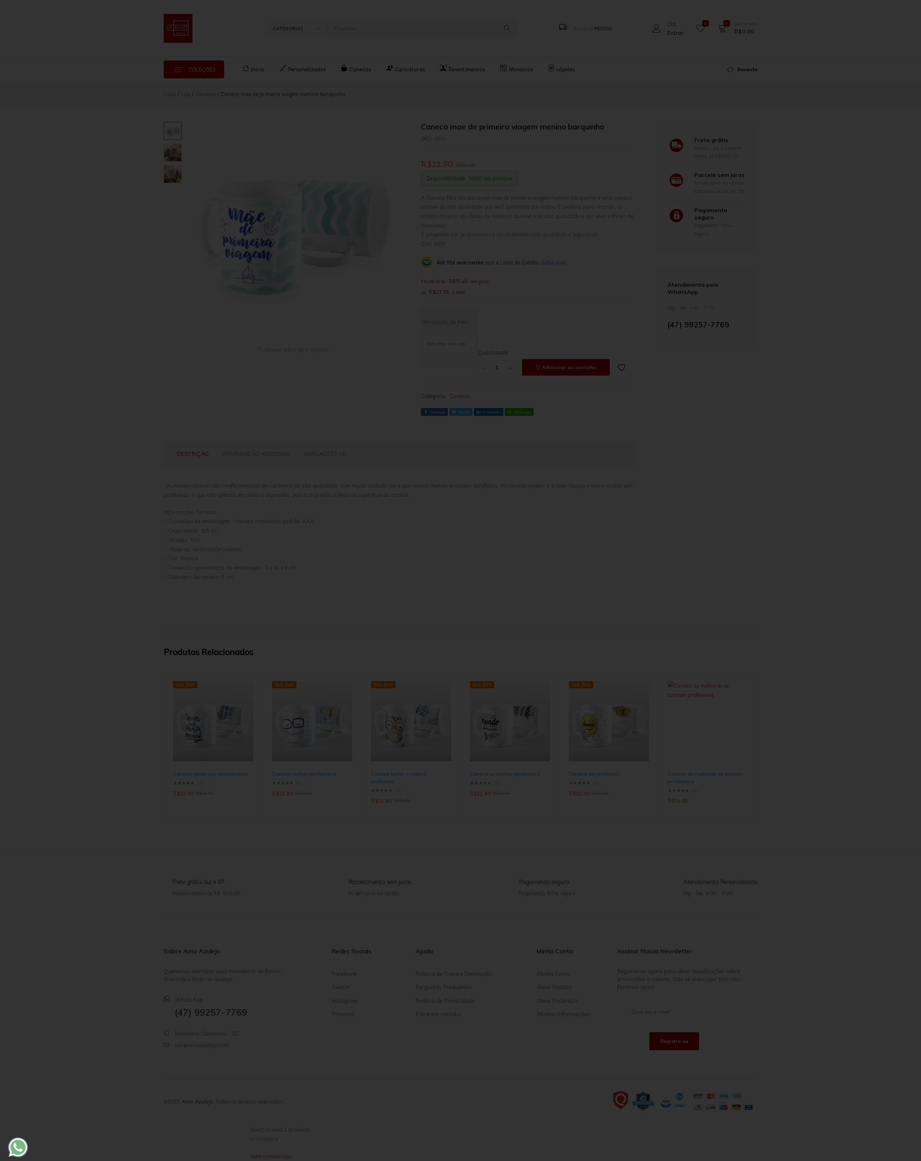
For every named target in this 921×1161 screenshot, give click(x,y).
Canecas (360, 69)
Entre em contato (438, 1014)
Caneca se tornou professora (505, 774)
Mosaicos (520, 69)
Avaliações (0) (325, 453)
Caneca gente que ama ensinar (210, 774)
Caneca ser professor (594, 774)
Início (257, 69)
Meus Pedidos (554, 987)
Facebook (344, 974)
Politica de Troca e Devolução (454, 974)
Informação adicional (256, 453)
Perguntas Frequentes (444, 987)
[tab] (192, 454)
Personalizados (307, 69)
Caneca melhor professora (304, 774)
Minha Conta (553, 974)
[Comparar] (250, 710)
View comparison (271, 1156)
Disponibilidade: (446, 178)
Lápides (565, 69)
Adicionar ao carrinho (569, 367)
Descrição (192, 453)
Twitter (341, 987)
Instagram (345, 1000)
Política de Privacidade (445, 1000)
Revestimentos (466, 69)
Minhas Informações (562, 1014)
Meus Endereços (557, 1000)
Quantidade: (493, 352)
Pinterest (343, 1014)
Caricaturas (410, 69)
